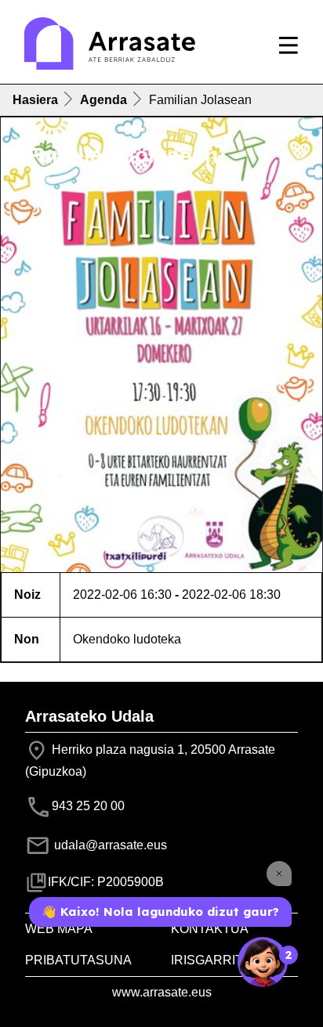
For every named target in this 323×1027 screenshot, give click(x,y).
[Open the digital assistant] (263, 962)
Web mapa (59, 928)
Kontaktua (210, 928)
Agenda (103, 99)
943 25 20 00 (88, 806)
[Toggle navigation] (288, 45)
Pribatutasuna (78, 960)
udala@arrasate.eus (109, 845)
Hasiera (35, 99)
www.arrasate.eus (162, 992)
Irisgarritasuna (229, 960)
